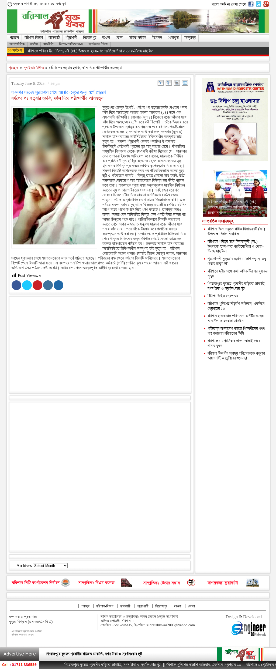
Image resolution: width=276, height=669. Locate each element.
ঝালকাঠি (54, 37)
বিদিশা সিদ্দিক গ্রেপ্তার (223, 296)
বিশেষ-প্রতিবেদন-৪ (71, 44)
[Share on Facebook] (16, 285)
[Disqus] (99, 476)
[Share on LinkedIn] (48, 285)
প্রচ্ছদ (14, 37)
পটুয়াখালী (71, 37)
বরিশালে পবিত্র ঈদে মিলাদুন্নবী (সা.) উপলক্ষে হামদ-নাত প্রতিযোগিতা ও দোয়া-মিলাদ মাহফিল (90, 51)
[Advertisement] (105, 346)
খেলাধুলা (173, 37)
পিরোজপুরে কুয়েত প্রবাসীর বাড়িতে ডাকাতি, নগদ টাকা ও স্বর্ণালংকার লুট (236, 286)
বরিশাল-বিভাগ (34, 37)
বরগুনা (106, 37)
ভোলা (119, 37)
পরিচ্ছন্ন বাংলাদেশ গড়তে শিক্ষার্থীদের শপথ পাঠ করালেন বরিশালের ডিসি (236, 330)
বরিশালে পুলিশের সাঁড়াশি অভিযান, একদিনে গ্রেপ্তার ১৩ (83, 653)
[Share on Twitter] (27, 285)
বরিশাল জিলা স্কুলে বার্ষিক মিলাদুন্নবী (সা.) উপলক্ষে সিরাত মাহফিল (236, 231)
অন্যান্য (190, 37)
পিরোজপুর (89, 37)
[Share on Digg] (58, 285)
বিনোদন (157, 37)
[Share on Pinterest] (37, 285)
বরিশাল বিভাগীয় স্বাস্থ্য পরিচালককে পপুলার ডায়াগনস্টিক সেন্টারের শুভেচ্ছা (236, 355)
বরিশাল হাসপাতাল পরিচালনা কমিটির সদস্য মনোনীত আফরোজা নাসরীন (236, 318)
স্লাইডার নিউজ (98, 44)
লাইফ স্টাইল (137, 37)
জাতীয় (34, 44)
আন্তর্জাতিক (17, 44)
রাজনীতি (48, 44)
